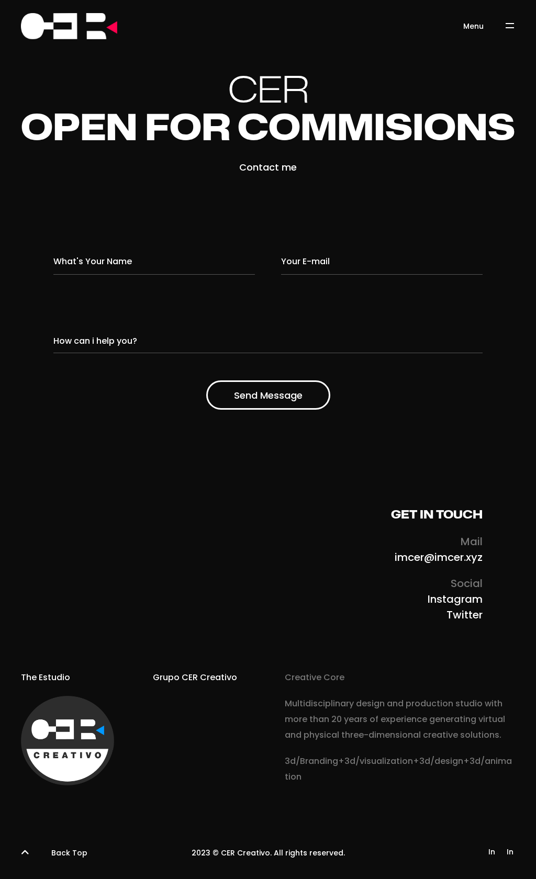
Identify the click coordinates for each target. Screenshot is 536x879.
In (491, 852)
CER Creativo (245, 853)
